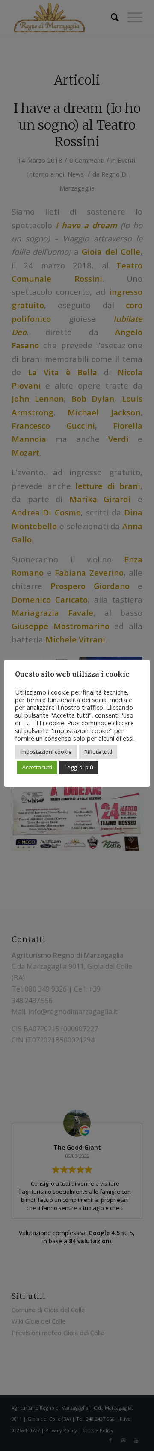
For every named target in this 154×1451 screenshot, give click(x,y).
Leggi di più (79, 767)
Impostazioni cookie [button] (46, 752)
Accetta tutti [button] (37, 767)
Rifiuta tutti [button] (98, 752)
